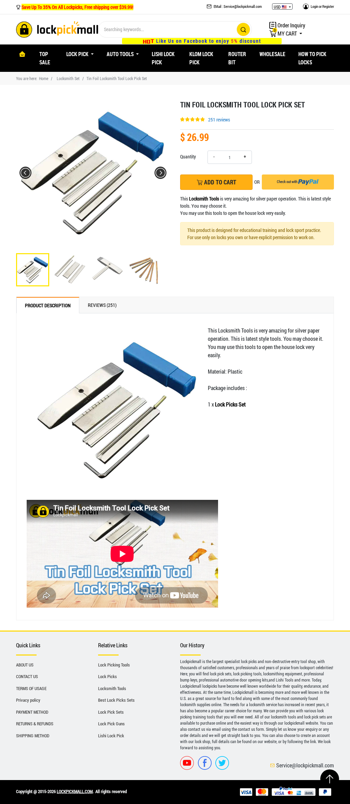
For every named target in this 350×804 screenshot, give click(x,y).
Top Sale (44, 58)
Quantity (188, 156)
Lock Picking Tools (114, 665)
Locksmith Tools (112, 688)
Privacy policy (28, 700)
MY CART (286, 33)
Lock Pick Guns (111, 724)
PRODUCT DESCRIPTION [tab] (48, 305)
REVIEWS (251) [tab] (102, 305)
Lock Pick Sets (111, 712)
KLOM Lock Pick (201, 58)
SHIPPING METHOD (32, 735)
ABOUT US (24, 665)
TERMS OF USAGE (31, 688)
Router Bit (237, 58)
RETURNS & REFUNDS (34, 724)
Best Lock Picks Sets (116, 700)
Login (314, 6)
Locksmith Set (68, 78)
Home (43, 78)
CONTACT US (27, 676)
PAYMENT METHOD (32, 712)
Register (328, 6)
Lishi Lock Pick (163, 58)
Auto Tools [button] (121, 54)
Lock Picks (107, 676)
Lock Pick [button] (78, 54)
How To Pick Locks (312, 58)
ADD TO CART (219, 182)
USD (278, 7)
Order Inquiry (291, 25)
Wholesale (272, 54)
